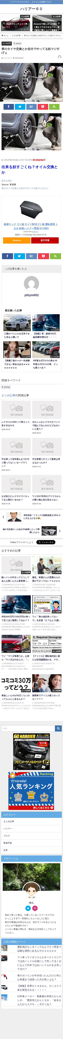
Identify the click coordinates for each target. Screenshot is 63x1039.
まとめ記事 (6, 43)
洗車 (5, 850)
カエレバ (35, 231)
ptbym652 (31, 295)
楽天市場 (45, 240)
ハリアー (7, 829)
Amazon (17, 240)
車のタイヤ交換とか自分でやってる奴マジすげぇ (25, 188)
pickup (18, 43)
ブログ (6, 836)
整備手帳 (7, 843)
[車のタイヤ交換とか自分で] (31, 133)
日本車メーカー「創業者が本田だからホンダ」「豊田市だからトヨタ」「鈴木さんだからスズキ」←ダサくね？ (39, 1000)
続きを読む (7, 181)
